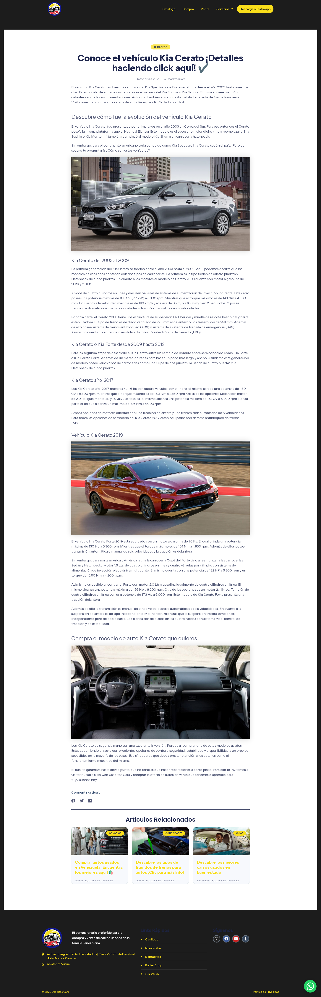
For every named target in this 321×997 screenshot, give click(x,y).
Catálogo (168, 9)
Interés (161, 47)
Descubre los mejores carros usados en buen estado (218, 867)
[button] (225, 9)
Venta (205, 9)
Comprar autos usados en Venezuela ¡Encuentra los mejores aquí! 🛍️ (99, 867)
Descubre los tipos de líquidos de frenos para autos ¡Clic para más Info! (160, 867)
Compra (188, 9)
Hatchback (92, 565)
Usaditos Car (118, 775)
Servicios (222, 9)
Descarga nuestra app (255, 9)
